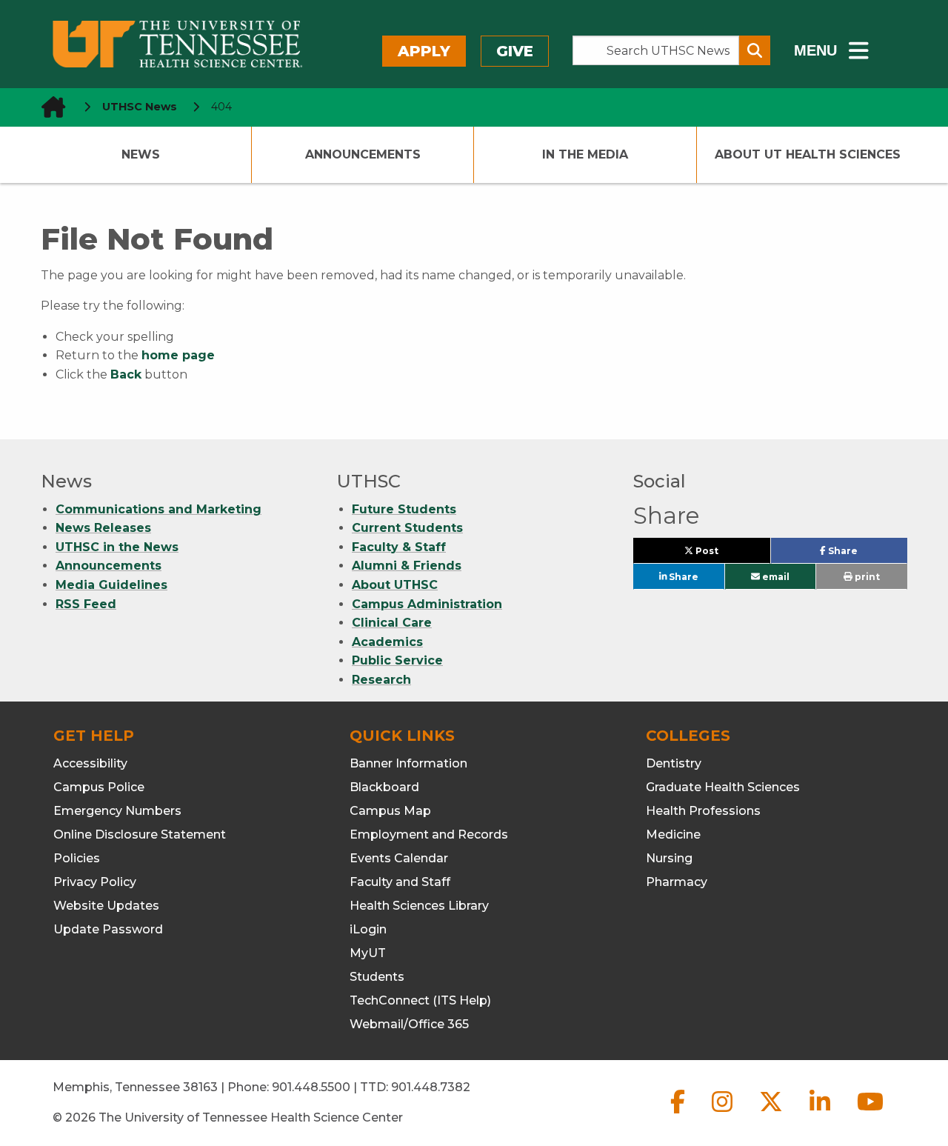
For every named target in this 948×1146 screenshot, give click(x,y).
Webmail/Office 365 (409, 1024)
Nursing (669, 858)
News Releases (103, 528)
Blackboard (384, 787)
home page (178, 355)
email (775, 576)
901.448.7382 (430, 1087)
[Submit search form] (754, 50)
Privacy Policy (94, 882)
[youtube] (870, 1114)
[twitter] (772, 1114)
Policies (76, 858)
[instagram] (723, 1114)
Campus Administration (427, 604)
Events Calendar (399, 858)
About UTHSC (395, 585)
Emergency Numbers (117, 811)
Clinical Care (392, 623)
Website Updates (106, 906)
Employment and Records (429, 834)
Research (381, 680)
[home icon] (49, 107)
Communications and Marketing (158, 509)
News (140, 154)
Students (377, 977)
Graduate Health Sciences (723, 787)
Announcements (363, 154)
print (866, 576)
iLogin (368, 929)
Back (125, 374)
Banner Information (408, 763)
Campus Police (98, 787)
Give (514, 51)
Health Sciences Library (419, 906)
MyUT (368, 953)
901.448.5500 (311, 1087)
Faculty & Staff (399, 547)
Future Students (404, 509)
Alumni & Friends (406, 566)
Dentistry (673, 763)
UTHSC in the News (117, 547)
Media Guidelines (111, 585)
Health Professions (703, 811)
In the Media (585, 154)
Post (723, 554)
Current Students (407, 528)
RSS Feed (86, 604)
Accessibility (90, 763)
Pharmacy (676, 882)
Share (866, 554)
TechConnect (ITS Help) (420, 1000)
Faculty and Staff (400, 882)
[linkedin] (821, 1114)
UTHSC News (139, 106)
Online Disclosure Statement (139, 834)
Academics (387, 642)
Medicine (673, 834)
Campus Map (390, 811)
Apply (424, 51)
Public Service (397, 660)
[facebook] (679, 1114)
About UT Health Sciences (808, 154)
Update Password (108, 929)
